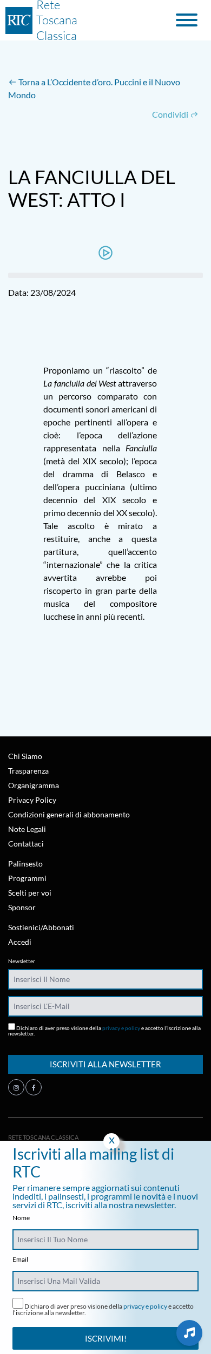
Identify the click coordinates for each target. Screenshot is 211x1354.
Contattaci (26, 843)
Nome (21, 1218)
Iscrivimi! (106, 1338)
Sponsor (22, 907)
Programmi (27, 878)
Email (20, 1259)
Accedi (19, 941)
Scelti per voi (29, 892)
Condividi (171, 114)
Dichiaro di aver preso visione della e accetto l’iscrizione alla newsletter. (104, 1030)
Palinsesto (25, 863)
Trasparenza (28, 770)
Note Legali (27, 829)
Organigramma (33, 785)
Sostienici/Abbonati (41, 927)
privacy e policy (121, 1028)
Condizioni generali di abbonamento (69, 814)
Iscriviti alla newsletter (105, 1064)
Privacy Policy (32, 799)
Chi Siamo (25, 756)
